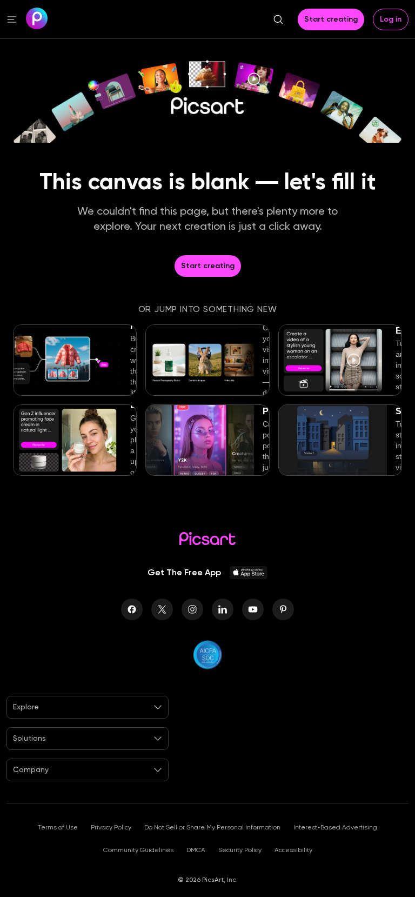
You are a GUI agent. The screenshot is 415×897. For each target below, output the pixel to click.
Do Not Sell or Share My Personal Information (212, 827)
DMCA (195, 850)
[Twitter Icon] (162, 609)
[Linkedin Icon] (222, 609)
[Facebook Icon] (132, 609)
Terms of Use (58, 827)
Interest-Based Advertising (335, 827)
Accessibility (293, 850)
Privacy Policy (111, 827)
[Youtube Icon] (253, 609)
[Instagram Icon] (192, 609)
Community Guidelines (138, 850)
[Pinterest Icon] (283, 609)
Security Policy (240, 850)
